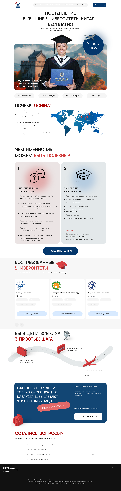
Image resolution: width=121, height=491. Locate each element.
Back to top (114, 467)
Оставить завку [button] (100, 5)
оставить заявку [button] (60, 250)
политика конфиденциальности (60, 468)
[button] (103, 314)
